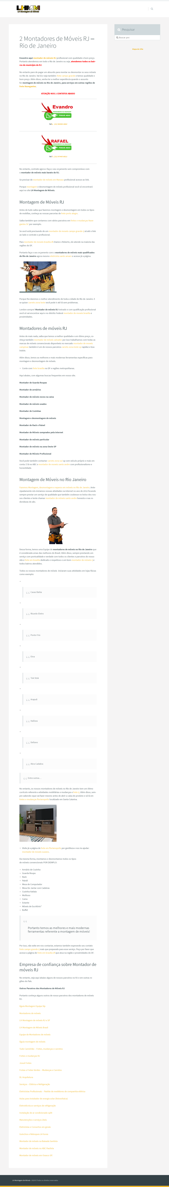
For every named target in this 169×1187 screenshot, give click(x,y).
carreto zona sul (55, 460)
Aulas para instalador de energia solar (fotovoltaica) (43, 1098)
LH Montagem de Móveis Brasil (33, 1027)
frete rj (76, 792)
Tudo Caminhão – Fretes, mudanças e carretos (41, 1048)
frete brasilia (38, 368)
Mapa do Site (137, 49)
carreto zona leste (36, 302)
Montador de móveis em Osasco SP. (36, 1155)
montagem (32, 186)
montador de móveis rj (82, 560)
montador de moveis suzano (35, 851)
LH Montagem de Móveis (21, 1180)
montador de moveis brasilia (77, 313)
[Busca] (149, 6)
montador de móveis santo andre (61, 498)
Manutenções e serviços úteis (33, 1119)
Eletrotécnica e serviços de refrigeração (37, 1105)
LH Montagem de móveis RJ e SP (34, 1020)
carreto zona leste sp (71, 347)
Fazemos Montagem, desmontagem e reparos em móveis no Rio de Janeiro (54, 487)
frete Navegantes (27, 86)
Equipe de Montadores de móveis (34, 1034)
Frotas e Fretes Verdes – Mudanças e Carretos (40, 1070)
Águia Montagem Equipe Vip (32, 1006)
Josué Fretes (25, 1063)
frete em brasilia (32, 560)
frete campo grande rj (29, 949)
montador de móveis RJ (44, 58)
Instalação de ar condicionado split (35, 1112)
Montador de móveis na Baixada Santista (38, 1141)
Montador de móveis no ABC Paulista (36, 1148)
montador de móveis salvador (48, 339)
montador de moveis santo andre (54, 464)
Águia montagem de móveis (32, 1041)
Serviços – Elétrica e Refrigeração (34, 1084)
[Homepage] (28, 9)
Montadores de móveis (30, 1013)
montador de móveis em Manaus (48, 179)
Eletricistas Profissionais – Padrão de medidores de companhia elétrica (52, 1091)
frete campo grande (66, 75)
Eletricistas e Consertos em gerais (35, 1127)
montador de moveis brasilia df (38, 241)
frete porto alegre (69, 213)
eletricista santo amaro (61, 256)
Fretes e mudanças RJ (29, 1055)
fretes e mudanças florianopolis (34, 799)
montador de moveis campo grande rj (66, 231)
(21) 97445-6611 (60, 156)
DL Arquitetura (26, 1077)
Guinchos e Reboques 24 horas (33, 1134)
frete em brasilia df (46, 952)
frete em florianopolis (51, 848)
